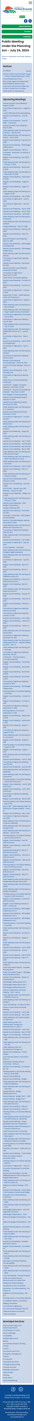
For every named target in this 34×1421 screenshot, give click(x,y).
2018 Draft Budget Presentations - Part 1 (17, 1223)
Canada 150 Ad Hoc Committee (14, 1286)
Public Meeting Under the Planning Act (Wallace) (16, 556)
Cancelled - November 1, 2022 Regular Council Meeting (16, 516)
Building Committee (10, 1303)
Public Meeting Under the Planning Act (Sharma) (16, 536)
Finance (6, 1356)
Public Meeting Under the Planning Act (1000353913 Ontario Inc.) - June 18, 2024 (16, 331)
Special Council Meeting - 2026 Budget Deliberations (17, 146)
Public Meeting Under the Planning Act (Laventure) (16, 775)
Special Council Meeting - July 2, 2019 (16, 1015)
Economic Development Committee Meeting (16, 1169)
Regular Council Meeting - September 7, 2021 (16, 721)
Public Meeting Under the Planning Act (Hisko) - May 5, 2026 (16, 136)
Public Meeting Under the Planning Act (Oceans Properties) (16, 822)
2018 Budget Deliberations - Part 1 (15, 1214)
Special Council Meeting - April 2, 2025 (16, 211)
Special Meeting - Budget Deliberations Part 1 (12, 1092)
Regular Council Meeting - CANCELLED (16, 1035)
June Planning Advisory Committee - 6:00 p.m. (16, 1058)
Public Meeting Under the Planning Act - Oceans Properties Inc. (16, 1127)
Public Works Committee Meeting (15, 278)
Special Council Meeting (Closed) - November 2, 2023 (15, 413)
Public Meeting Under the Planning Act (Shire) (16, 929)
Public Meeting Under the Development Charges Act (12, 1048)
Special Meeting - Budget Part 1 (14, 1099)
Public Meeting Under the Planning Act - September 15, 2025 (16, 173)
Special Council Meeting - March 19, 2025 (15, 235)
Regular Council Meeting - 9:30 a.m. (15, 150)
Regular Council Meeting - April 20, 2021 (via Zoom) (15, 841)
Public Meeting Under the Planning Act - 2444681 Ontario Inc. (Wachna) (16, 1118)
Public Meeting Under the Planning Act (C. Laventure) (16, 736)
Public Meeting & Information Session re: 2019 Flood (16, 1018)
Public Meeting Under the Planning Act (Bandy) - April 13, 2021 (16, 832)
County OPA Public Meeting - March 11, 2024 (16, 366)
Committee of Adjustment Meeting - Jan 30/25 (16, 259)
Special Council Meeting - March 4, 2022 (15, 570)
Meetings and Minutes (11, 1370)
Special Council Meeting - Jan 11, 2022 (16, 618)
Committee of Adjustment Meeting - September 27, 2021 (16, 707)
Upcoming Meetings (10, 1380)
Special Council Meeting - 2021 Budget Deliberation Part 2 (16, 914)
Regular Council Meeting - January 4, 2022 (16, 627)
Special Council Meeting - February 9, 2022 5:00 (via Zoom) (16, 580)
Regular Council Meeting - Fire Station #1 (16, 1247)
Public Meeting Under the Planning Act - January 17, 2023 (16, 499)
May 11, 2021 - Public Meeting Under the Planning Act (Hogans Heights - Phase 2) (17, 808)
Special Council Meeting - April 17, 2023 (17, 466)
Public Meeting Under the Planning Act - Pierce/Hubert (16, 306)
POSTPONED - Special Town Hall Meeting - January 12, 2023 (14, 489)
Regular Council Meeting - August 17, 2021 (16, 741)
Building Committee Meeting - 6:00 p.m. (15, 1186)
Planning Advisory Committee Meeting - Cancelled (16, 692)
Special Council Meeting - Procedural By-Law (16, 1068)
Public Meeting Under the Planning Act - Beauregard (16, 1135)
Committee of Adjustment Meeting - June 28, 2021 (16, 763)
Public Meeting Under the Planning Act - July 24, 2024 (16, 325)
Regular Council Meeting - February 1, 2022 (16, 605)
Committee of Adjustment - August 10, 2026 (16, 109)
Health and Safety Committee (14, 1311)
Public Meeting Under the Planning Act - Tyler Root (16, 1087)
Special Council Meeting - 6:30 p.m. (15, 1106)
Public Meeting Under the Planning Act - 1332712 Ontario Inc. (16, 1181)
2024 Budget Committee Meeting (15, 395)
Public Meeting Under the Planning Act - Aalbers (16, 437)
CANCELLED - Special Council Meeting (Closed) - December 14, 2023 (16, 391)
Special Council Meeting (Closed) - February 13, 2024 (15, 398)
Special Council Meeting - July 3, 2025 (16, 196)
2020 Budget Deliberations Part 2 (15, 985)
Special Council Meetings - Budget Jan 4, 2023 (16, 494)
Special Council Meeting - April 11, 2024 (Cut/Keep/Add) (16, 342)
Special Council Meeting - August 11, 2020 (15, 939)
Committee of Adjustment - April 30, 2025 (16, 205)
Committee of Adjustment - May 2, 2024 (15, 337)
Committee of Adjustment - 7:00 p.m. (16, 1166)
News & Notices (25, 26)
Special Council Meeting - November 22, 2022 (16, 512)
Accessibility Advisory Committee (15, 1301)
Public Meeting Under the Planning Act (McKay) (16, 944)
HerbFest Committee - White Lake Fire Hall (17, 1149)
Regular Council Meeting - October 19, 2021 (16, 697)
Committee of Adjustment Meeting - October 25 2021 (16, 682)
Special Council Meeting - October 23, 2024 (16, 286)
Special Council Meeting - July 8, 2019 (16, 1012)
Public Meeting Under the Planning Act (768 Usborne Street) (16, 453)
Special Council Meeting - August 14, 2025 (16, 188)
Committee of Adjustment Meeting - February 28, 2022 (16, 609)
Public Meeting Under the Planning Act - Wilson (16, 1252)
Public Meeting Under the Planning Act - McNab (16, 1257)
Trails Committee (9, 1314)
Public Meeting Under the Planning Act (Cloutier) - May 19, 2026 (16, 131)
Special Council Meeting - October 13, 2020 (16, 934)
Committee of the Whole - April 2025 (16, 214)
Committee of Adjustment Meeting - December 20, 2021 (16, 636)
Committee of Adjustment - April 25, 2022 (16, 561)
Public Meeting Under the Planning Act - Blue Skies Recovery (16, 1103)
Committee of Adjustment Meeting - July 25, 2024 (16, 320)
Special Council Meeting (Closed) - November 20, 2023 (15, 403)
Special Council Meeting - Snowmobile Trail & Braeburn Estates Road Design (16, 1191)
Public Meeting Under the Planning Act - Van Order (16, 1237)
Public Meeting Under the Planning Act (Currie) (16, 755)
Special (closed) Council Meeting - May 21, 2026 (15, 126)
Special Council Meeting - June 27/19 (16, 1029)
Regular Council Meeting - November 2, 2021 (16, 678)
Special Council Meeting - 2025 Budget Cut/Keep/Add (17, 245)
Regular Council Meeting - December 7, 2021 (16, 668)
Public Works (7, 1378)
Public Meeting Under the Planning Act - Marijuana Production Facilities (16, 1140)
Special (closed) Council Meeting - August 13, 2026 (15, 104)
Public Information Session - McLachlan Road (13, 1157)
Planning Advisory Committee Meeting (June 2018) (16, 1145)
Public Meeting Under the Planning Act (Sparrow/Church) (16, 590)
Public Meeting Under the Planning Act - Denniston (16, 462)
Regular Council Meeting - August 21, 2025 (16, 183)
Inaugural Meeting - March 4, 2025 (15, 226)
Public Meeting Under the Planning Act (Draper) (16, 1001)
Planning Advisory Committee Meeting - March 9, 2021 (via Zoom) (16, 866)
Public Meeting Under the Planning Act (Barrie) (16, 254)
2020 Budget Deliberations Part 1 (14, 987)
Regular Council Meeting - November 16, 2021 (16, 673)
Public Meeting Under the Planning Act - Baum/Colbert (16, 1233)
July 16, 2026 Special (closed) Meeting (16, 113)
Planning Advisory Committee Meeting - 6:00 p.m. (16, 1162)
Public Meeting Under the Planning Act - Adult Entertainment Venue (16, 458)
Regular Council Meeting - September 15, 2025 (16, 178)
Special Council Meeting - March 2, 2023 (15, 470)
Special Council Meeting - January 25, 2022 (16, 595)
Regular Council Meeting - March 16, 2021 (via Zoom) (16, 871)
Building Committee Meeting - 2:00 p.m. (15, 1294)
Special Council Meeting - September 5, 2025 (16, 168)
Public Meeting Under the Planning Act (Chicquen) (16, 218)
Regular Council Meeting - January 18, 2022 (16, 622)
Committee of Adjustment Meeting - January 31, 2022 (16, 614)
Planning (6, 1375)
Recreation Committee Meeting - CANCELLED (15, 1196)
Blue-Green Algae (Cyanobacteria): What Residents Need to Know (16, 82)
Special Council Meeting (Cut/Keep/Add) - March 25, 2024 (15, 362)
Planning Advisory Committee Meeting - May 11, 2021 (16, 802)
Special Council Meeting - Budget (15, 1079)
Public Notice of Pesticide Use (13, 91)
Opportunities (8, 1372)
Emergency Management (12, 1354)
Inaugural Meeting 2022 (11, 508)
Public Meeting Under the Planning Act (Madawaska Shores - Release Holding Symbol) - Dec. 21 (16, 642)
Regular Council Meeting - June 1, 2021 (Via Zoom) (16, 790)
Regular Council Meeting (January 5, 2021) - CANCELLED (16, 905)
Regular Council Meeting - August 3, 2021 (15, 751)
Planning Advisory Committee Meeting (16, 1298)
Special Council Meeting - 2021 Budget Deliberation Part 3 (16, 910)
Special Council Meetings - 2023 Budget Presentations (14, 504)
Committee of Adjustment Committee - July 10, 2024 (16, 315)
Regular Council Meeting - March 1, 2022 (15, 585)
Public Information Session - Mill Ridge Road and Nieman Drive (16, 973)
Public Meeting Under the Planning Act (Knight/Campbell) (16, 890)
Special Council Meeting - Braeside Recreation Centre (15, 1242)
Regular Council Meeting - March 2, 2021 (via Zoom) (15, 875)
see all (28, 71)
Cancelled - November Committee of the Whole (16, 153)
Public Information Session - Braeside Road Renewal (16, 968)
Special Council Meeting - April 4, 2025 (16, 209)
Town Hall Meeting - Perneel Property (16, 1275)
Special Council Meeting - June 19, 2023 (17, 444)
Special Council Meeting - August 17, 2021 (16, 726)
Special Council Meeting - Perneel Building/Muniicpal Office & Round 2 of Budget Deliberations (16, 1175)
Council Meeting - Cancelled (13, 547)
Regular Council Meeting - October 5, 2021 (16, 702)
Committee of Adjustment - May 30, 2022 (16, 543)
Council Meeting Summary (12, 79)
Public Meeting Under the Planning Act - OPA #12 (16, 1043)
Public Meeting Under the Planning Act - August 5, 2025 (16, 192)
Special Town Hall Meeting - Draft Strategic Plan (15, 371)
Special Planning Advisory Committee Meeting (16, 1228)
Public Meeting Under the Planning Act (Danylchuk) (16, 632)
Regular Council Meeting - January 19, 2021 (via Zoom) (16, 900)
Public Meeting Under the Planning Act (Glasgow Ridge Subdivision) (16, 551)
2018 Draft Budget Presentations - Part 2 (17, 1218)
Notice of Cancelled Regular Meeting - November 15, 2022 (16, 521)
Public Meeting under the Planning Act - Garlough (16, 648)
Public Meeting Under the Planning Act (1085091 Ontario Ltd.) (16, 575)
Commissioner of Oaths (11, 1330)
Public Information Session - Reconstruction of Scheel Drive (14, 1279)
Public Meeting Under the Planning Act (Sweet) (16, 352)
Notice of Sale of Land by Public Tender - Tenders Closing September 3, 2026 (17, 75)
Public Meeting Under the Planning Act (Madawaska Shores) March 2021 (16, 880)
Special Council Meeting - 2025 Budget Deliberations (17, 250)
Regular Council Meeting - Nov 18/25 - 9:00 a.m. (16, 158)
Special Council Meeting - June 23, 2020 (15, 951)
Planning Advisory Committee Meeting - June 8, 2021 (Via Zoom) (16, 780)
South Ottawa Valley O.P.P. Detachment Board (12, 1327)
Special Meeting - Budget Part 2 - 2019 (16, 1096)
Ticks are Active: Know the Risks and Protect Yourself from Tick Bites (16, 87)
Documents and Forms (11, 1351)
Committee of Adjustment (12, 1306)
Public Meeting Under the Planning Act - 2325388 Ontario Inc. (16, 996)
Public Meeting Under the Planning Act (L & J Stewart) (16, 408)
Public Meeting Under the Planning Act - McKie (16, 1267)
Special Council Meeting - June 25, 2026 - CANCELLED (15, 122)
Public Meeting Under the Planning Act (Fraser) (16, 427)
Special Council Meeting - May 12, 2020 (16, 955)
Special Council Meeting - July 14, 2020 (16, 947)
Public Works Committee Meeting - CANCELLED (15, 381)
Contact (27, 31)
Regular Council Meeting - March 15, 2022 (16, 566)
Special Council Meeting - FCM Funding (17, 1153)
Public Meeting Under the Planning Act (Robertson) (16, 423)
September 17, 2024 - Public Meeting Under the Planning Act (16, 296)
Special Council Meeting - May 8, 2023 (16, 449)
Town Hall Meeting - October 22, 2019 (16, 1005)
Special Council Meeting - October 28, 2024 (16, 281)
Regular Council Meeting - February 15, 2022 (16, 600)
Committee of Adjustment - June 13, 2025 (16, 200)
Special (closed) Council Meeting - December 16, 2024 (15, 269)
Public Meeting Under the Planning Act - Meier (16, 1272)
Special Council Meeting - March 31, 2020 (15, 959)
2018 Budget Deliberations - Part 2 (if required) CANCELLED (16, 1211)
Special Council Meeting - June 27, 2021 (17, 759)
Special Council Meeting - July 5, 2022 (16, 540)
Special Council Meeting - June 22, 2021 (17, 767)
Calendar (27, 37)
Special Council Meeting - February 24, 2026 (17, 141)
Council (5, 1348)
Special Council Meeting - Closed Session (15, 1053)
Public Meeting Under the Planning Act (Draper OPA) (16, 827)
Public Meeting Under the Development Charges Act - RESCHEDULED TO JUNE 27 (13, 1024)
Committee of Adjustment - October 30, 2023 (16, 418)
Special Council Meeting (11, 1076)
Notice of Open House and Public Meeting (14, 1008)
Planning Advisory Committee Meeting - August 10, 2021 (16, 746)
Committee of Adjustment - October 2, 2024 (16, 291)
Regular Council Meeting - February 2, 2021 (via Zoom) (16, 856)
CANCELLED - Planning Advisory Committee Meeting (14, 658)
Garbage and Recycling (11, 1364)
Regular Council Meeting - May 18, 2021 (16, 799)
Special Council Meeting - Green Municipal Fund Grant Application (15, 1122)
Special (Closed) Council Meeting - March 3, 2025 (15, 240)
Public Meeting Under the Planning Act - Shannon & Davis (16, 475)
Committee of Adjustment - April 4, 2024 (15, 347)
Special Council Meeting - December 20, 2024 (16, 264)
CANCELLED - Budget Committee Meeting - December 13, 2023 (15, 386)
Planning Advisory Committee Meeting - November (16, 924)
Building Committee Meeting (13, 1283)
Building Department (10, 1338)
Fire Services (7, 1359)
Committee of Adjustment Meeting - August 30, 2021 (16, 731)
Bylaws (5, 1341)
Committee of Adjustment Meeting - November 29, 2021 (16, 653)
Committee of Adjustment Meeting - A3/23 (16, 376)
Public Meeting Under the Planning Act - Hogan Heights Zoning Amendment (16, 311)
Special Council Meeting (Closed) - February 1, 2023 (15, 480)
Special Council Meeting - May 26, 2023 (17, 446)
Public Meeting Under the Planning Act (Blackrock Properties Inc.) (16, 526)
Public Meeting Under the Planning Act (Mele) (16, 885)
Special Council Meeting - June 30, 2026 (15, 117)
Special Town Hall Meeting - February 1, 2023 (16, 485)
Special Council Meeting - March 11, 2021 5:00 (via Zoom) (15, 851)
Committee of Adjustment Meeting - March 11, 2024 (16, 357)
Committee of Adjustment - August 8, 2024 (16, 301)
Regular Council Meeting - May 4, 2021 (16, 813)
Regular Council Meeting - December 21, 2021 (16, 663)
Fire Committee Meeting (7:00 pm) (15, 1309)
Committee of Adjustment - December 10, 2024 (13, 274)
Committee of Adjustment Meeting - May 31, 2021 (16, 795)
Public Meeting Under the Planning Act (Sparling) (16, 770)
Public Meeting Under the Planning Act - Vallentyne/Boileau (16, 1083)
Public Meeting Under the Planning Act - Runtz (16, 1206)
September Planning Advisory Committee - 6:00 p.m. (13, 1063)
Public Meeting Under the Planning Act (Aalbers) (16, 963)
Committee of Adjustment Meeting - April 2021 (16, 817)
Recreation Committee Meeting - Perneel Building (15, 1262)
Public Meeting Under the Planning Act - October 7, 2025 (16, 163)
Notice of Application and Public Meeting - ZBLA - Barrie (14, 991)
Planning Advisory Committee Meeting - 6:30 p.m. (16, 1113)
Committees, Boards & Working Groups (14, 1345)
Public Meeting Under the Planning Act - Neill (16, 1038)
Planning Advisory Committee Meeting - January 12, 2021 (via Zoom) (16, 895)
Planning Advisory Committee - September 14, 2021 (14, 712)
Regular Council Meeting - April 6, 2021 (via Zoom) (16, 846)
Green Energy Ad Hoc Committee (15, 1131)
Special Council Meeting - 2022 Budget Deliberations (16, 687)
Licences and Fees (9, 1367)
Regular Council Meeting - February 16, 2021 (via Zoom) (16, 861)
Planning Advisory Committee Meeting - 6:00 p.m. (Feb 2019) (16, 1072)
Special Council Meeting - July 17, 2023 (16, 441)
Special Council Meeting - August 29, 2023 (16, 432)
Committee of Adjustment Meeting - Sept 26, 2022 (16, 531)
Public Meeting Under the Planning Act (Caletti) (16, 222)
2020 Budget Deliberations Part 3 (15, 982)
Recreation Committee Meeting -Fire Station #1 (16, 1289)
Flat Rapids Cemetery (11, 1362)
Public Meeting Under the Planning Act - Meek (16, 1201)
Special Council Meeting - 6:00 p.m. (15, 1109)
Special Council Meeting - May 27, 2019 (16, 1032)
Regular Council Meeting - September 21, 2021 (16, 717)
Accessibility (7, 1336)
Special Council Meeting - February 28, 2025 (17, 230)
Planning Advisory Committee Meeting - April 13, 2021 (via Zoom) (16, 836)
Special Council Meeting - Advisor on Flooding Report (16, 978)
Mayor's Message (9, 1333)
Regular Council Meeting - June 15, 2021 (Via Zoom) (17, 785)
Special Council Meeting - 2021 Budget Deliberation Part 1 (16, 919)
